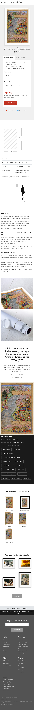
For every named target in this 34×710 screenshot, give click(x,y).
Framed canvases (23, 646)
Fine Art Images (7, 461)
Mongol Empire (16, 478)
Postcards (20, 649)
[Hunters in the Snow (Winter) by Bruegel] (9, 563)
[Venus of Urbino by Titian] (9, 582)
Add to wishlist (11, 111)
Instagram (21, 672)
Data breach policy (8, 686)
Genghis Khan (18, 461)
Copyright (6, 688)
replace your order (16, 269)
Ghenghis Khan (7, 465)
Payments (6, 646)
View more (17, 596)
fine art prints (18, 228)
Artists (19, 665)
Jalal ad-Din (21, 470)
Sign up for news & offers (17, 621)
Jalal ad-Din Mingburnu (9, 474)
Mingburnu (5, 478)
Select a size (15, 72)
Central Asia (17, 449)
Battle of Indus (6, 449)
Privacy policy (7, 682)
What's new (21, 653)
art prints (21, 68)
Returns (5, 651)
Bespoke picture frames (15, 701)
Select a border (8, 82)
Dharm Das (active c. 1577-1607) (11, 457)
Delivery (3, 262)
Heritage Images (19, 442)
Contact (5, 640)
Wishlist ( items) (8, 665)
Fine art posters (22, 640)
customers (21, 248)
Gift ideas (6, 663)
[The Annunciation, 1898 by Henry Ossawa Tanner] (25, 563)
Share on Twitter (23, 111)
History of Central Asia (8, 470)
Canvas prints (22, 644)
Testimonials (6, 644)
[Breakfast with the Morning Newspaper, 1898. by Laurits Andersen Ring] (25, 580)
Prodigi (10, 699)
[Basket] (31, 2)
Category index (22, 670)
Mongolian (27, 478)
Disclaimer (6, 691)
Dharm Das (17, 53)
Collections (21, 667)
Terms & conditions (8, 679)
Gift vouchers (7, 661)
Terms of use (6, 684)
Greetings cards (22, 651)
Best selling (21, 661)
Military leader (22, 474)
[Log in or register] (28, 2)
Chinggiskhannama (8, 453)
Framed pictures (22, 642)
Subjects (20, 663)
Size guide (23, 72)
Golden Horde (18, 465)
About (5, 642)
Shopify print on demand (7, 704)
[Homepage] (17, 2)
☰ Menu (3, 2)
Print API (3, 699)
